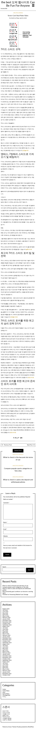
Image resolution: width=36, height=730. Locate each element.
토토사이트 (31, 377)
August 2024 (5, 644)
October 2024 (6, 641)
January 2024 (6, 654)
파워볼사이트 (14, 317)
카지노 (4, 696)
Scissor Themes (12, 727)
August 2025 (5, 626)
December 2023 (6, 656)
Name (5, 522)
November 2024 (6, 639)
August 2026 (5, 609)
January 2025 (6, 636)
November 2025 (6, 622)
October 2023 (6, 659)
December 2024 (6, 638)
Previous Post (7, 445)
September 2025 (7, 625)
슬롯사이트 (29, 249)
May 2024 (5, 648)
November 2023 (6, 657)
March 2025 (5, 634)
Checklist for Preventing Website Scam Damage (15, 594)
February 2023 (6, 670)
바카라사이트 (6, 717)
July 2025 (5, 628)
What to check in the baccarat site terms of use (15, 585)
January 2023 (6, 672)
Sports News (5, 693)
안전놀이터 (25, 150)
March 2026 (5, 616)
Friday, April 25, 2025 (21, 18)
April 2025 (5, 632)
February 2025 (6, 635)
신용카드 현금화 (6, 720)
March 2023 (5, 669)
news (3, 692)
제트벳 (12, 18)
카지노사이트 (6, 712)
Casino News (5, 691)
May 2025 (5, 631)
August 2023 (5, 661)
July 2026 (5, 610)
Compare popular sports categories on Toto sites (15, 587)
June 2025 (5, 629)
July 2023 (5, 663)
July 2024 (5, 645)
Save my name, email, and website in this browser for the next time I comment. (17, 547)
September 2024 (7, 642)
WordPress (31, 727)
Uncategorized (18, 13)
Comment (6, 502)
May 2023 (5, 666)
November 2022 (6, 673)
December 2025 (6, 620)
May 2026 (5, 613)
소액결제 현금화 (6, 718)
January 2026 (6, 619)
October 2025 (6, 623)
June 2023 (5, 664)
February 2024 (6, 653)
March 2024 (5, 651)
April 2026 (5, 614)
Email (5, 529)
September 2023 (7, 660)
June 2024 (5, 647)
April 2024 (5, 650)
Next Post (30, 445)
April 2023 (5, 667)
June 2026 (5, 611)
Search (4, 567)
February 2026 (6, 617)
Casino (4, 689)
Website (5, 536)
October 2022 (6, 675)
